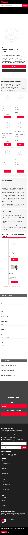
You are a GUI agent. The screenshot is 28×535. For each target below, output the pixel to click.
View (8, 117)
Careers (4, 502)
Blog (3, 486)
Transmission (5, 460)
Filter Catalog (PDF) (5, 367)
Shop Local (14, 66)
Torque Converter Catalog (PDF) (8, 365)
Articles (4, 481)
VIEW (14, 259)
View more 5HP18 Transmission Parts (11, 286)
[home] (5, 2)
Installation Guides (6, 484)
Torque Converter (6, 463)
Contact (4, 508)
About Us (4, 497)
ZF (9, 250)
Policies (3, 505)
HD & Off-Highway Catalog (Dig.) (8, 372)
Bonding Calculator (6, 489)
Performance (5, 465)
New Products (5, 473)
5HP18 (11, 273)
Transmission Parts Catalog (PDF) (8, 363)
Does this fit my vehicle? (14, 73)
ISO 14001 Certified (10, 519)
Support (4, 492)
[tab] (25, 34)
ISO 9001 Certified (10, 520)
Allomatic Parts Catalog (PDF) (8, 375)
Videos (3, 479)
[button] (26, 2)
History (3, 500)
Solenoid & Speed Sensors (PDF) (8, 370)
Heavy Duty (4, 468)
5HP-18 (11, 250)
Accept (4, 532)
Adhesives (4, 471)
